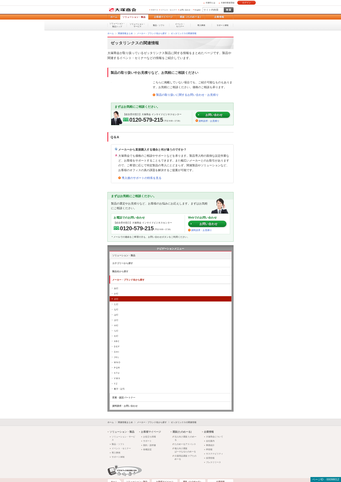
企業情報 (219, 16)
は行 (116, 314)
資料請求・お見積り (209, 120)
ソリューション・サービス (137, 25)
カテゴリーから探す (122, 263)
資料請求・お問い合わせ (125, 405)
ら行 (116, 330)
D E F (116, 346)
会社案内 (210, 441)
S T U (116, 373)
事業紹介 (210, 445)
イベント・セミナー (169, 10)
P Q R (117, 367)
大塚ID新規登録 (227, 3)
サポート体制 (222, 25)
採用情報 (210, 458)
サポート (154, 10)
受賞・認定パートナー (123, 397)
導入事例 (201, 25)
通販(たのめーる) (182, 431)
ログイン (246, 2)
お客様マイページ (163, 16)
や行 (116, 325)
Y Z (115, 383)
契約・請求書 (149, 445)
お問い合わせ (185, 10)
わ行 (116, 336)
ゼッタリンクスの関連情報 (183, 422)
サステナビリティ (214, 453)
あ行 (116, 288)
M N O (117, 362)
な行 (116, 309)
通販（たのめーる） (191, 16)
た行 (116, 304)
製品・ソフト (159, 25)
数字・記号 (119, 388)
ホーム (113, 16)
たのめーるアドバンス (185, 444)
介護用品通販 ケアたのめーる (185, 457)
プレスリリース (213, 462)
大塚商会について (214, 436)
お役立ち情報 (149, 436)
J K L (116, 357)
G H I (116, 352)
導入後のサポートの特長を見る (141, 177)
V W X (117, 378)
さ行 (116, 299)
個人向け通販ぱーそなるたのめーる (185, 450)
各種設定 (147, 449)
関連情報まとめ (125, 422)
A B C (116, 341)
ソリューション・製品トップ (117, 25)
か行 (116, 293)
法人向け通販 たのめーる (185, 438)
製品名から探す (120, 271)
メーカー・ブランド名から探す (128, 279)
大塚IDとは (210, 3)
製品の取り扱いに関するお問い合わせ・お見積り (187, 94)
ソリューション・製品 (134, 17)
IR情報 (209, 449)
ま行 (116, 320)
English (198, 10)
